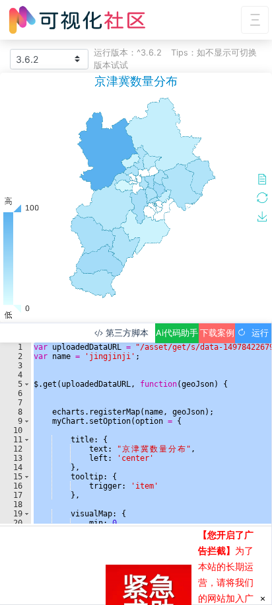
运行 (257, 333)
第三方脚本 (126, 333)
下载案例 (217, 333)
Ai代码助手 (177, 333)
